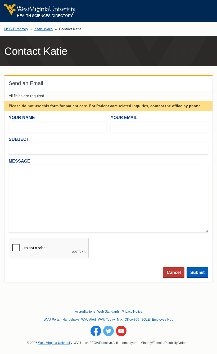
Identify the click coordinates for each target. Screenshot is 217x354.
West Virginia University (55, 343)
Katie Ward (43, 29)
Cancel (174, 272)
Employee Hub (162, 319)
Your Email (124, 117)
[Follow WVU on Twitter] (108, 331)
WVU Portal (52, 319)
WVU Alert (88, 319)
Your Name (22, 117)
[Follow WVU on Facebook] (96, 331)
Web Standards (108, 311)
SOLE (145, 319)
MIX (120, 319)
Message (19, 161)
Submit (197, 272)
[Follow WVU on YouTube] (121, 331)
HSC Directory (16, 29)
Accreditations (85, 311)
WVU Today (106, 319)
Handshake (70, 319)
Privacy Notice (132, 311)
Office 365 (132, 319)
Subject (19, 139)
